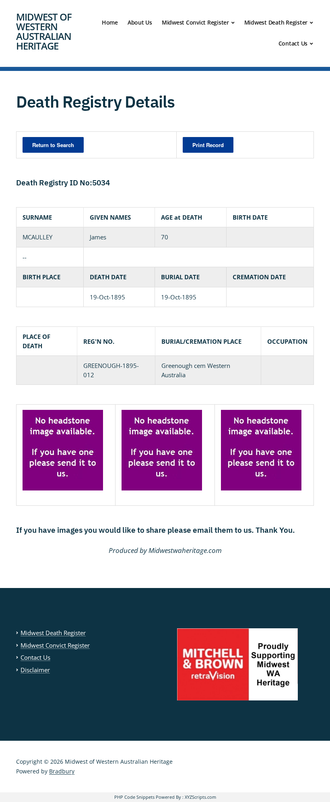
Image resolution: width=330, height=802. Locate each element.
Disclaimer (35, 670)
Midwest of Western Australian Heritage (44, 31)
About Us (140, 22)
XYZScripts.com (200, 797)
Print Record (208, 145)
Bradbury (61, 771)
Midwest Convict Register (195, 22)
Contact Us (293, 43)
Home (110, 22)
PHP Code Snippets (134, 797)
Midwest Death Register (276, 22)
